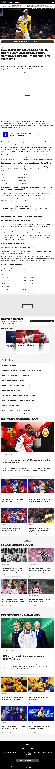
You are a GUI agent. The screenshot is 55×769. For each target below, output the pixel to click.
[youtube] (32, 748)
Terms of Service (16, 752)
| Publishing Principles (47, 6)
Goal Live (50, 752)
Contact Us (5, 752)
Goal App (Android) (36, 752)
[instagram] (29, 748)
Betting (25, 754)
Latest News (27, 413)
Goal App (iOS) (44, 752)
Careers (29, 752)
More (27, 540)
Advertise (10, 752)
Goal (8, 766)
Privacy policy (23, 752)
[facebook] (23, 748)
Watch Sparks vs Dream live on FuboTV (25, 41)
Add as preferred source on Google (43, 321)
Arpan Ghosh (4, 47)
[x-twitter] (26, 748)
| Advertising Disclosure (39, 6)
